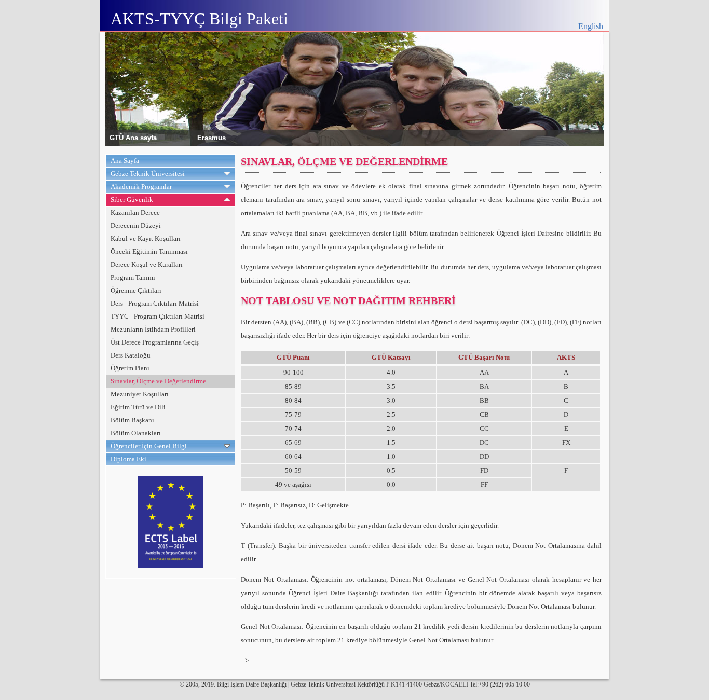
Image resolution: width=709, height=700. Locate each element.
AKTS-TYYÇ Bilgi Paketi (199, 18)
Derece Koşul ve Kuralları (147, 264)
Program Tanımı (133, 277)
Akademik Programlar (141, 186)
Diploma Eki (128, 459)
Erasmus (211, 137)
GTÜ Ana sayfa (133, 137)
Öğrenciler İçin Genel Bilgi (149, 446)
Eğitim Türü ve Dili (138, 407)
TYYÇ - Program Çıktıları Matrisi (157, 316)
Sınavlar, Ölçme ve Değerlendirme (158, 381)
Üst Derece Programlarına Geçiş (155, 342)
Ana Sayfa (125, 160)
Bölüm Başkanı (132, 420)
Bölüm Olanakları (136, 433)
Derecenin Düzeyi (136, 225)
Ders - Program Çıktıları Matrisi (155, 303)
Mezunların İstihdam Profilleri (153, 329)
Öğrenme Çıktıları (136, 290)
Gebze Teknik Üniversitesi (148, 173)
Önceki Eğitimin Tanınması (149, 251)
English (590, 26)
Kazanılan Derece (135, 212)
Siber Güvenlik (132, 199)
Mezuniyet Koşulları (140, 394)
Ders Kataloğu (131, 355)
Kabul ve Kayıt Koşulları (146, 238)
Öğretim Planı (130, 368)
